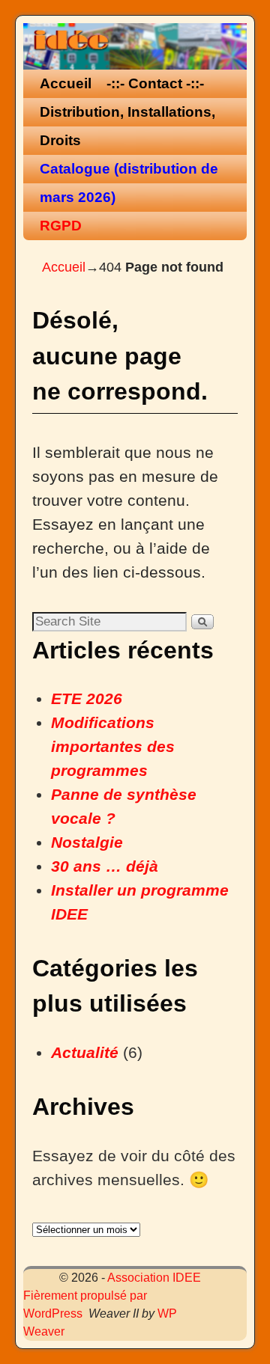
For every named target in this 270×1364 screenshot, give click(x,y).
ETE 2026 (86, 699)
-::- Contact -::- (155, 83)
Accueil (66, 83)
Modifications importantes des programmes (113, 747)
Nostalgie (87, 842)
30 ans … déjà (104, 866)
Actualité (84, 1053)
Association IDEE (154, 1277)
